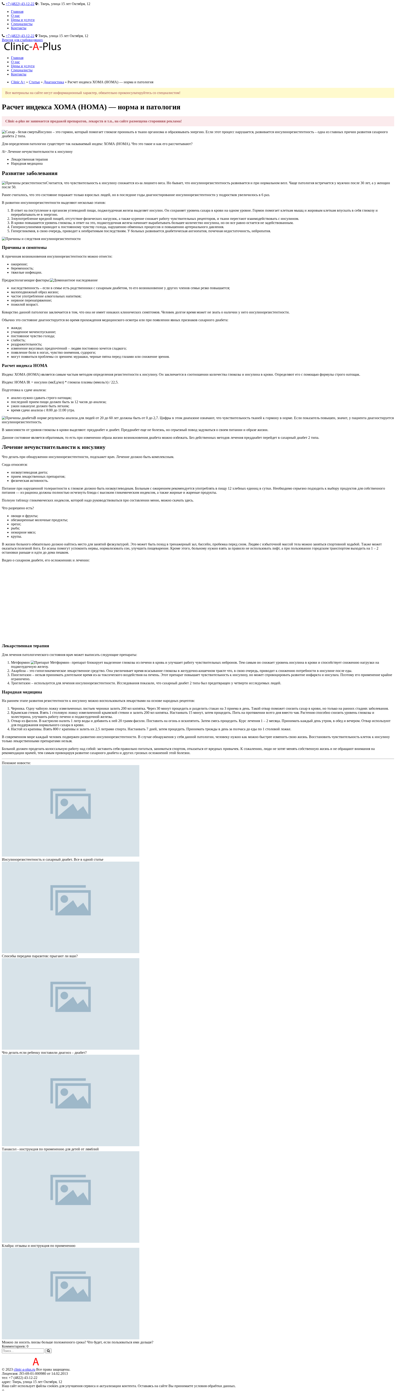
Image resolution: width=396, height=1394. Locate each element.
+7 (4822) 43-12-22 (20, 4)
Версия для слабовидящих (22, 40)
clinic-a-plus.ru (24, 1369)
